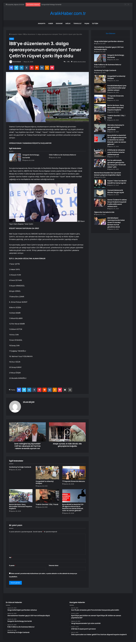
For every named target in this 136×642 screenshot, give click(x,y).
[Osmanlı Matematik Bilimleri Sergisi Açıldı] (100, 193)
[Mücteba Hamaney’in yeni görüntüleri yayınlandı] (100, 128)
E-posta (12, 565)
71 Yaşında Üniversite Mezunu (73, 481)
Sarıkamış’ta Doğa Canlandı (20, 467)
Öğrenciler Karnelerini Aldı (104, 212)
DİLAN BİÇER (17, 61)
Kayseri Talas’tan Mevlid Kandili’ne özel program (116, 182)
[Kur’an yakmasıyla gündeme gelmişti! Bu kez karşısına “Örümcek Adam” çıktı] (100, 163)
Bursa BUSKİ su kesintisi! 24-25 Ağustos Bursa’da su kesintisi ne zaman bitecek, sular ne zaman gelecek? (73, 507)
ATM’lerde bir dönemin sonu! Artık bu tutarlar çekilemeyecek (116, 152)
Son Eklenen (110, 33)
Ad (10, 557)
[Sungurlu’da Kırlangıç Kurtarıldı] (15, 157)
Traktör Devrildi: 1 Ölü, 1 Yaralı (47, 504)
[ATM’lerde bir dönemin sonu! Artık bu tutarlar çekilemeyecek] (100, 153)
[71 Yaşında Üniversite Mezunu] (74, 472)
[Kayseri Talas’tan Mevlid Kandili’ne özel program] (100, 184)
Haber (50, 23)
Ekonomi (59, 23)
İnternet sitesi (53, 565)
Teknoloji (77, 23)
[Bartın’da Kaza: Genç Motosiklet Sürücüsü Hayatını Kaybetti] (21, 495)
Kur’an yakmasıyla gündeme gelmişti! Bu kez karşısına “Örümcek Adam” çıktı (116, 163)
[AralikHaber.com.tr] (68, 13)
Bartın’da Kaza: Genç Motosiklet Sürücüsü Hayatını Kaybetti (20, 506)
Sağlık (67, 23)
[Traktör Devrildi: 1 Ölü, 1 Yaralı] (47, 495)
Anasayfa (41, 23)
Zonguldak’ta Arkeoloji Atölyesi (45, 482)
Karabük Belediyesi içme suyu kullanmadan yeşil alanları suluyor (116, 88)
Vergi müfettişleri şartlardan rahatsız (109, 41)
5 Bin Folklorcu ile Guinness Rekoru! (62, 155)
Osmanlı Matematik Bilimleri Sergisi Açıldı (115, 191)
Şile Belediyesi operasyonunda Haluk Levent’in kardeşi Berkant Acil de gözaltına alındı (116, 222)
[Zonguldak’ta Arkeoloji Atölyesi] (47, 472)
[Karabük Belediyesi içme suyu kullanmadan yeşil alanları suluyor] (100, 89)
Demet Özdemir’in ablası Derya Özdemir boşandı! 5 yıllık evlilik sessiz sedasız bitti (117, 203)
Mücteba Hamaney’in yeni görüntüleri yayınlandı (115, 127)
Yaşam (86, 23)
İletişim (95, 23)
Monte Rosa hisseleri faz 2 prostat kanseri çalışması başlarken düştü (107, 174)
